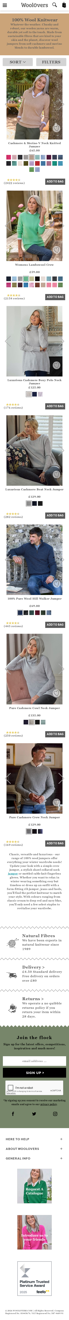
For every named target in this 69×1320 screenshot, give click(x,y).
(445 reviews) (13, 626)
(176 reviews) (13, 407)
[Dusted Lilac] (31, 163)
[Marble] (26, 157)
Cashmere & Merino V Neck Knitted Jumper (34, 144)
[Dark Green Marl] (31, 612)
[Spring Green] (60, 285)
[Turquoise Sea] (60, 163)
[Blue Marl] (43, 163)
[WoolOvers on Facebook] (13, 1114)
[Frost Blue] (14, 278)
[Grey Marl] (20, 278)
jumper (13, 873)
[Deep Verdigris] (14, 163)
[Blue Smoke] (49, 612)
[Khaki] (26, 163)
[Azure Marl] (26, 285)
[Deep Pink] (8, 157)
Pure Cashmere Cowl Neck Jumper (34, 708)
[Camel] (31, 157)
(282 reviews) (13, 516)
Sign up (33, 1072)
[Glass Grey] (28, 394)
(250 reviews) (13, 735)
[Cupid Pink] (54, 285)
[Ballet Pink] (14, 157)
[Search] (54, 5)
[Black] (8, 163)
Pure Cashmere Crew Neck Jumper (34, 817)
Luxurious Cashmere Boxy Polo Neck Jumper (34, 381)
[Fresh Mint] (37, 157)
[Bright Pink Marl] (49, 285)
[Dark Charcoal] (20, 157)
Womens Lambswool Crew (34, 264)
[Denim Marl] (60, 157)
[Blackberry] (20, 285)
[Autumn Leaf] (37, 285)
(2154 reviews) (14, 298)
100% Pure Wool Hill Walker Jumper (34, 598)
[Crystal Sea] (43, 722)
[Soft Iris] (40, 394)
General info (18, 1158)
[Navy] (54, 157)
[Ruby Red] (37, 163)
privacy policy (48, 1104)
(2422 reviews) (14, 182)
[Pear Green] (31, 169)
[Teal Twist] (60, 278)
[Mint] (26, 278)
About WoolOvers (22, 1149)
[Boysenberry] (49, 157)
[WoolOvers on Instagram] (55, 1114)
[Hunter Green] (43, 612)
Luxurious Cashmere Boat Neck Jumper (34, 489)
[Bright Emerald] (54, 163)
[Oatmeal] (43, 285)
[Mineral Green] (49, 278)
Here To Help (17, 1139)
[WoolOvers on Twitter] (34, 1114)
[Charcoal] (54, 278)
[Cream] (20, 163)
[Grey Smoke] (28, 831)
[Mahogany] (37, 612)
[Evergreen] (14, 285)
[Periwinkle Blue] (37, 169)
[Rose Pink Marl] (31, 285)
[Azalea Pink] (8, 285)
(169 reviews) (13, 844)
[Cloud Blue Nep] (43, 157)
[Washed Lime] (31, 278)
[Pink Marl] (49, 163)
